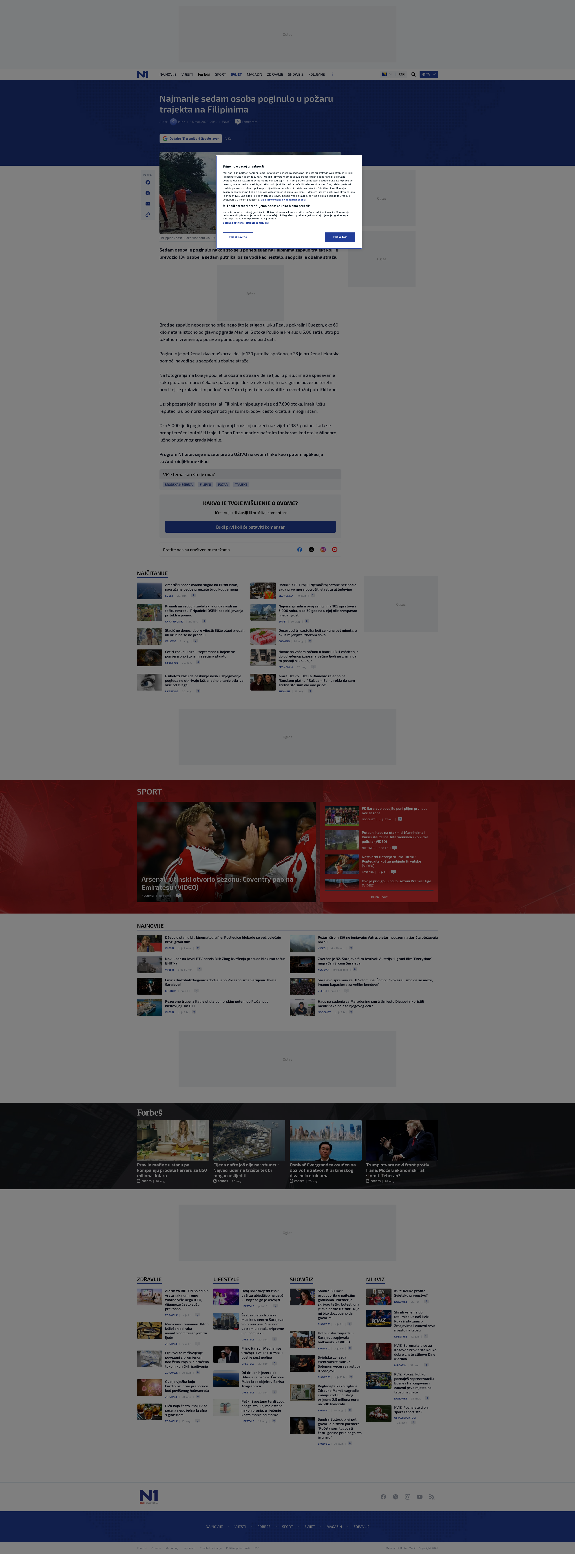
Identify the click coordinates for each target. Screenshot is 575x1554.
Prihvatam (340, 236)
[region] (289, 202)
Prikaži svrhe (238, 236)
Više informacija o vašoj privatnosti (283, 199)
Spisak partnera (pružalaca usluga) (246, 222)
